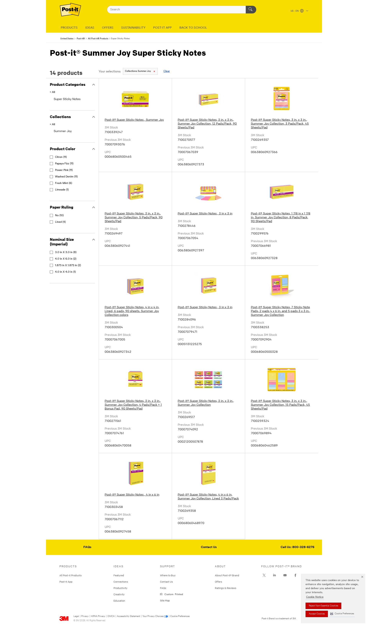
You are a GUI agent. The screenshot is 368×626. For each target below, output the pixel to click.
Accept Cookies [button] (317, 614)
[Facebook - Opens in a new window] (295, 575)
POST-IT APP (162, 27)
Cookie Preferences (180, 616)
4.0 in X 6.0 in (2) (65, 259)
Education (119, 600)
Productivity (120, 588)
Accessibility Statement (128, 616)
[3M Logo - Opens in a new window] (70, 9)
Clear (166, 71)
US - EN (295, 11)
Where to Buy (168, 575)
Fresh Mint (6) (63, 183)
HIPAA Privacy (98, 616)
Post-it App (65, 581)
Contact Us (209, 547)
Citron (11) (61, 157)
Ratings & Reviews (225, 588)
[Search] (251, 9)
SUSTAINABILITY (133, 27)
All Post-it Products (70, 575)
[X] (264, 575)
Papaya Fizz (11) (64, 163)
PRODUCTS (69, 27)
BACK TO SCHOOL (193, 27)
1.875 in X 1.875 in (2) (68, 265)
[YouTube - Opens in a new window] (285, 575)
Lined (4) (60, 222)
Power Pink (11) (64, 170)
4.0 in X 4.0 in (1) (65, 272)
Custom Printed (173, 594)
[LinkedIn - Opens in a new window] (274, 575)
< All (52, 92)
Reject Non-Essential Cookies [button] (323, 606)
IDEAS (89, 27)
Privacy (85, 616)
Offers (218, 581)
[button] (342, 614)
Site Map (165, 600)
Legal (76, 616)
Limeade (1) (62, 189)
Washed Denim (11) (66, 176)
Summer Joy (138, 71)
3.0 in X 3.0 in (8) (65, 252)
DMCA (111, 616)
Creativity (119, 594)
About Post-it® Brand (227, 575)
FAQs (87, 547)
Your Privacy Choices (152, 616)
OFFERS (107, 27)
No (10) (59, 215)
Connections (120, 581)
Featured (118, 575)
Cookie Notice (315, 597)
